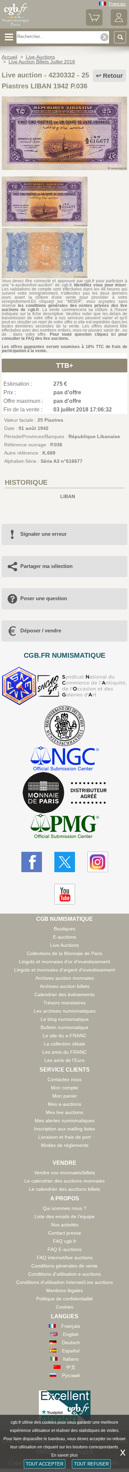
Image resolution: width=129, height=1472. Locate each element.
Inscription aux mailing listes (64, 1128)
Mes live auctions (64, 1112)
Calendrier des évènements (64, 994)
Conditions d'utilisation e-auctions (64, 1274)
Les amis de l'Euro (64, 1060)
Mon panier (64, 1096)
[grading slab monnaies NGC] (64, 759)
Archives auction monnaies (64, 978)
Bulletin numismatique (64, 1027)
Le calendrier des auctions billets (64, 1189)
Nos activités (64, 1224)
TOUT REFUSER (91, 1464)
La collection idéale (64, 1044)
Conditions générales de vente (64, 1266)
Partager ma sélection (46, 566)
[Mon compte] (119, 24)
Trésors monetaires (64, 1002)
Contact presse (64, 1233)
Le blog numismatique (65, 1019)
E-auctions (64, 937)
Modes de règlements (64, 1145)
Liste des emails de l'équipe (64, 1216)
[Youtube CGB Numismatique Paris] (64, 894)
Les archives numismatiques (65, 1011)
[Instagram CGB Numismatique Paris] (97, 862)
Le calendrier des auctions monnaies (64, 1181)
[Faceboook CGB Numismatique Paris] (31, 862)
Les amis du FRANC (64, 1052)
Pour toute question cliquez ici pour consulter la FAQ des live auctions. (64, 336)
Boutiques (64, 928)
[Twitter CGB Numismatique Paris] (64, 862)
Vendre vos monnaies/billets (64, 1172)
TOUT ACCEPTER (44, 1464)
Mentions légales (64, 1290)
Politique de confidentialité (64, 1298)
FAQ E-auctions (64, 1249)
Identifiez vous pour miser (100, 285)
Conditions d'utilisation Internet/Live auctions (64, 1282)
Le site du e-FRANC (64, 1035)
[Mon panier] (94, 24)
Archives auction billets (64, 986)
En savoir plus (64, 1455)
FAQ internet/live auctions (65, 1257)
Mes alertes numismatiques (65, 1120)
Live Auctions (64, 945)
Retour (113, 75)
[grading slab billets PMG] (64, 827)
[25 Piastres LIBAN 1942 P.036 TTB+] (64, 168)
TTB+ (64, 365)
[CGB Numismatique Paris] (15, 25)
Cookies (64, 1307)
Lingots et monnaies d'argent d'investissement (64, 970)
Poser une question (43, 598)
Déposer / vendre (40, 630)
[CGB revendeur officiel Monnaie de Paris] (65, 793)
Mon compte (64, 1087)
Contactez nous (64, 1079)
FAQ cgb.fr (64, 1241)
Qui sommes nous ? (64, 1208)
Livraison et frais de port (64, 1137)
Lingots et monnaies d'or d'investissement (64, 961)
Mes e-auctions (64, 1104)
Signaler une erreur (43, 534)
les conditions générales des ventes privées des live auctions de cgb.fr (64, 307)
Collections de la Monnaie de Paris (64, 953)
